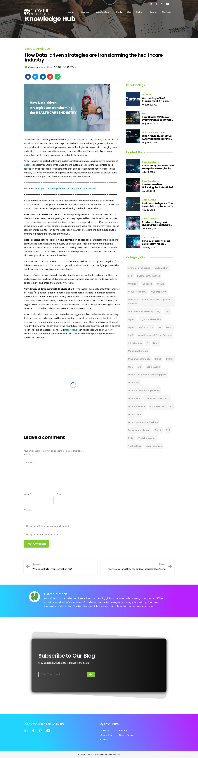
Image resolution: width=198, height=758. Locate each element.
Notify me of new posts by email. (42, 534)
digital (27, 164)
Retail (158, 430)
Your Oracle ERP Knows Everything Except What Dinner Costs (156, 118)
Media (119, 11)
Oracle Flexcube (136, 406)
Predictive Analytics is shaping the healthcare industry (156, 223)
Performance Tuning (139, 430)
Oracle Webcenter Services (143, 422)
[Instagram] (161, 3)
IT (147, 343)
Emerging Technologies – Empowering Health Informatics (65, 188)
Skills (130, 438)
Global (139, 11)
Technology (134, 446)
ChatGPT (147, 283)
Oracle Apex (153, 366)
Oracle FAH (134, 398)
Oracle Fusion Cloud (161, 406)
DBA (167, 311)
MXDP (158, 358)
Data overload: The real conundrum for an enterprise (156, 242)
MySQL (169, 358)
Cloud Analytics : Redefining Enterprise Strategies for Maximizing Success (158, 167)
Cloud (160, 283)
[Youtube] (167, 3)
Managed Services (138, 351)
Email (60, 494)
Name (27, 494)
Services (85, 11)
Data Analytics (72, 329)
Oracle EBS (134, 382)
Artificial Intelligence (139, 268)
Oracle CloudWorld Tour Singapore (147, 374)
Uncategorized (154, 446)
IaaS (130, 335)
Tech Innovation (147, 438)
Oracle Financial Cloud (157, 398)
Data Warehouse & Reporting (144, 311)
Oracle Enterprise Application (144, 390)
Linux (156, 343)
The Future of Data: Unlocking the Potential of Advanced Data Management (157, 186)
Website (28, 510)
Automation (161, 268)
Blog (129, 11)
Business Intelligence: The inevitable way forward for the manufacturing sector (158, 205)
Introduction (135, 343)
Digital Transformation (140, 327)
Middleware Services (139, 358)
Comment (29, 462)
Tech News (147, 94)
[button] (28, 77)
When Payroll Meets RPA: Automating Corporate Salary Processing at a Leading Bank (156, 137)
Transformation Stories (153, 132)
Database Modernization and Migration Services (149, 301)
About (70, 11)
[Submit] (91, 674)
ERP (143, 113)
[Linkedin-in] (150, 3)
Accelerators (102, 11)
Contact (166, 11)
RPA (168, 430)
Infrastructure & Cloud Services (155, 335)
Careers (154, 11)
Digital (131, 319)
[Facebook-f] (156, 3)
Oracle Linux (134, 414)
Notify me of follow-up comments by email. (47, 526)
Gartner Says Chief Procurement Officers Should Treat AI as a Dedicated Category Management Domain (155, 100)
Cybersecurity (158, 291)
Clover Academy (137, 291)
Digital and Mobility (150, 319)
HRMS (169, 327)
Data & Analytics (37, 49)
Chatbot (133, 283)
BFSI (130, 275)
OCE (130, 366)
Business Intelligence (148, 275)
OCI (140, 366)
